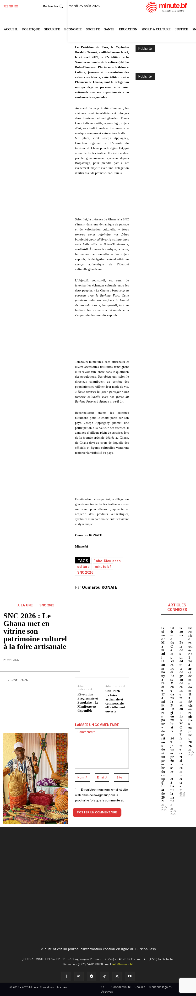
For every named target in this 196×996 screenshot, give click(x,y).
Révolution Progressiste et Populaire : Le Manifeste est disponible (87, 702)
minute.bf (103, 567)
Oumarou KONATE (99, 587)
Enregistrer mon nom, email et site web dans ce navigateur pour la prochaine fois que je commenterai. (101, 795)
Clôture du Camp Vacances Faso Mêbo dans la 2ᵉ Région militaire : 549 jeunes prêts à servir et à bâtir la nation (172, 716)
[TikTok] (104, 976)
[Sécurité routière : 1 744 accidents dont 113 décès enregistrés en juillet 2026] (190, 620)
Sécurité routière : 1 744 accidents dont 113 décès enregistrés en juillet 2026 (190, 687)
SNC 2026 (46, 605)
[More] (61, 681)
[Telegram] (91, 976)
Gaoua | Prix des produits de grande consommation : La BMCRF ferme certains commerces (181, 707)
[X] (117, 976)
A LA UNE (25, 605)
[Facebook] (66, 976)
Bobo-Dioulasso (107, 561)
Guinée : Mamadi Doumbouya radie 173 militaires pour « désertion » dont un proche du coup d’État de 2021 (163, 714)
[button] (53, 6)
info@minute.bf (122, 964)
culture (83, 567)
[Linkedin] (79, 976)
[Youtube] (129, 976)
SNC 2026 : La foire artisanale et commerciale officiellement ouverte (115, 701)
